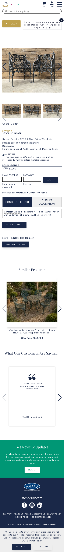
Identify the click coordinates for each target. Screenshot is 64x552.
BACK (14, 23)
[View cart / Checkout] (44, 3)
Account (18, 514)
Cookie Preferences (41, 517)
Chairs (5, 123)
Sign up (32, 470)
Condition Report (17, 202)
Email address (10, 175)
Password (29, 175)
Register (27, 184)
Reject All (42, 547)
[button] (4, 66)
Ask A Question (14, 224)
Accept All (22, 547)
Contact (7, 514)
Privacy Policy (54, 514)
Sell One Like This (15, 244)
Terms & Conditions (35, 514)
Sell (19, 5)
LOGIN (51, 6)
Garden (14, 123)
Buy (12, 5)
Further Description (47, 202)
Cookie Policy (22, 517)
